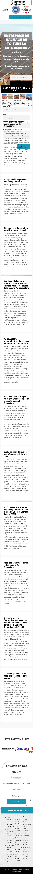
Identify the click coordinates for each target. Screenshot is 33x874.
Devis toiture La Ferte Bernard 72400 (17, 830)
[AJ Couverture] (5, 9)
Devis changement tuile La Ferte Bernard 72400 (25, 827)
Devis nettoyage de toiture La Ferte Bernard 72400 (9, 835)
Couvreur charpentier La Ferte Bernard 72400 (25, 840)
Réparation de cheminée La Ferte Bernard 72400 (25, 852)
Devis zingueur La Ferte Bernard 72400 (9, 821)
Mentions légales (24, 869)
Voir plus (16, 801)
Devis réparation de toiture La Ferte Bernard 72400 (17, 844)
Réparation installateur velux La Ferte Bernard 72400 (9, 850)
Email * (5, 114)
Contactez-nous (16, 871)
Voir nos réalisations (20, 17)
